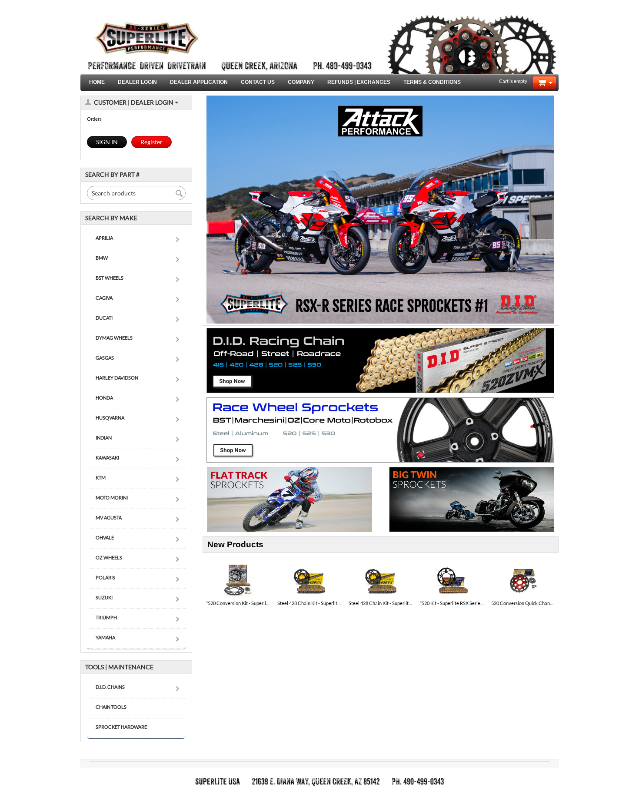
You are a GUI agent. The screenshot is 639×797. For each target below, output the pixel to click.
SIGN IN (107, 142)
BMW (102, 258)
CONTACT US (258, 82)
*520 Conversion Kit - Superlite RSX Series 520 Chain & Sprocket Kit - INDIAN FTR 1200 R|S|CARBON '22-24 (238, 603)
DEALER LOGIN (137, 82)
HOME (97, 82)
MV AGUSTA (109, 517)
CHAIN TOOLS (111, 707)
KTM (101, 477)
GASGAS (105, 357)
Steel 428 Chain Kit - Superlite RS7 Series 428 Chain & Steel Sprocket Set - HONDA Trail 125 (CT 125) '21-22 (381, 603)
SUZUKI (104, 597)
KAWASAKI (107, 457)
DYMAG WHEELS (114, 338)
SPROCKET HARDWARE (121, 727)
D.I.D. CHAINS (110, 687)
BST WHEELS (109, 278)
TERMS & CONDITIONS (432, 82)
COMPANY (301, 82)
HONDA (104, 397)
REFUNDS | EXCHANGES (358, 82)
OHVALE (105, 537)
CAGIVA (104, 298)
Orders (94, 119)
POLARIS (105, 577)
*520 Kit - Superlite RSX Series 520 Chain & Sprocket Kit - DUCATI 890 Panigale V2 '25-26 (452, 603)
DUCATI (104, 318)
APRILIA (104, 238)
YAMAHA (105, 637)
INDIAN (104, 437)
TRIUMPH (106, 617)
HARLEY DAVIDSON (117, 377)
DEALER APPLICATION (199, 82)
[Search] (179, 193)
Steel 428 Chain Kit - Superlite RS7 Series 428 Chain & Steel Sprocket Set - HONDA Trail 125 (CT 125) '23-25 (309, 603)
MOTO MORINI (112, 497)
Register (151, 142)
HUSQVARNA (110, 417)
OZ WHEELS (109, 557)
